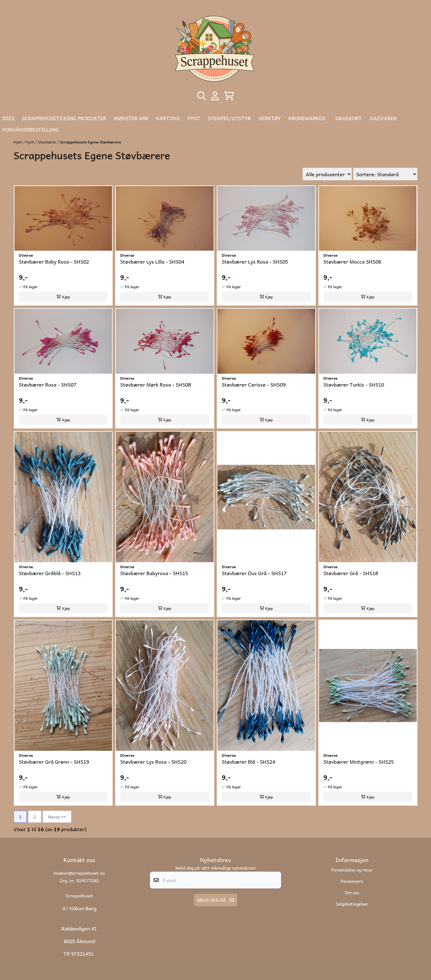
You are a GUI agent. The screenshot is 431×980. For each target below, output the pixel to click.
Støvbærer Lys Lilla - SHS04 (152, 261)
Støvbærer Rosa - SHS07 (47, 384)
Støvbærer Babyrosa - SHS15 (154, 573)
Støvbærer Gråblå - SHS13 (49, 573)
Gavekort (348, 118)
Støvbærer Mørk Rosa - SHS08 (155, 384)
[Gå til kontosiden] (215, 96)
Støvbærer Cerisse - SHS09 (254, 384)
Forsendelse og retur (352, 869)
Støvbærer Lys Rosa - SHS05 (255, 261)
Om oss (352, 892)
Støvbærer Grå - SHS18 (350, 573)
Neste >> (57, 816)
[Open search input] (201, 95)
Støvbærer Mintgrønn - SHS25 (358, 762)
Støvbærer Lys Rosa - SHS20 (153, 762)
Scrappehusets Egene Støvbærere (90, 142)
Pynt (30, 142)
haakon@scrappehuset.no (79, 872)
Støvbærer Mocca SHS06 (352, 261)
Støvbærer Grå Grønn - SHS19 (54, 762)
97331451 (82, 953)
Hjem (18, 142)
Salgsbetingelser (352, 903)
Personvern (352, 881)
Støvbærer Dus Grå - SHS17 (254, 573)
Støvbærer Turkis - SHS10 (353, 384)
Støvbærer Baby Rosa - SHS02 (54, 261)
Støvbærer (47, 142)
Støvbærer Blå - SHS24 (248, 762)
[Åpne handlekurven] (229, 96)
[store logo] (215, 47)
